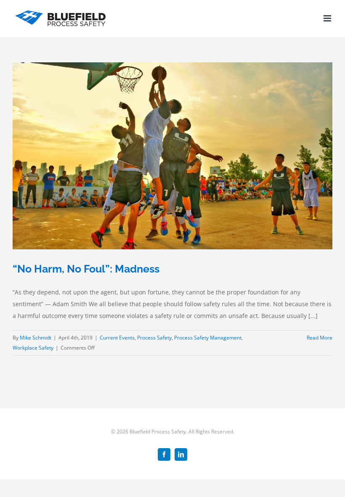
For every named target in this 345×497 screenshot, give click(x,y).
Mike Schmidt (35, 337)
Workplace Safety (33, 347)
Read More (319, 337)
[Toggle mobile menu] (328, 18)
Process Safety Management (208, 337)
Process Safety (154, 337)
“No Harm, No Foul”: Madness (86, 268)
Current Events (117, 337)
